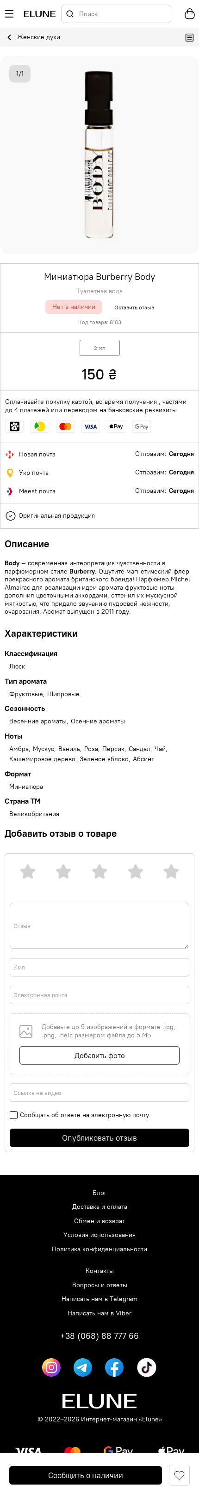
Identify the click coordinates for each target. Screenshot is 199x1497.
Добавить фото (100, 1055)
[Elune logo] (39, 14)
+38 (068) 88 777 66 (99, 1336)
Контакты (100, 1271)
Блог (100, 1193)
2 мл (100, 347)
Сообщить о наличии (85, 1475)
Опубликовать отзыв (99, 1138)
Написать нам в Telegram (99, 1299)
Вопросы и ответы (99, 1285)
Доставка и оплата (99, 1207)
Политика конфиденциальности (99, 1249)
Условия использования (99, 1235)
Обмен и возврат (99, 1221)
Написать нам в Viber (99, 1313)
